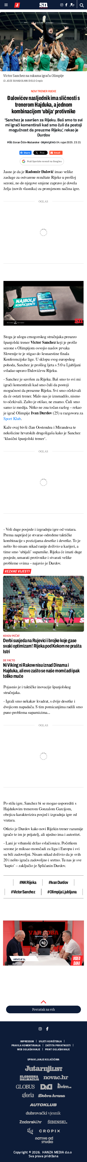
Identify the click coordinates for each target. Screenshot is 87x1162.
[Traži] (82, 5)
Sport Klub (12, 418)
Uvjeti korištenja (50, 1041)
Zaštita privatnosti (58, 1045)
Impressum (27, 1041)
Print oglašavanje (57, 1049)
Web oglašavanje (28, 1049)
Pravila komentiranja (26, 1045)
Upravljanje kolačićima (44, 1059)
